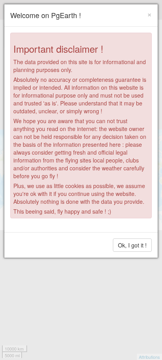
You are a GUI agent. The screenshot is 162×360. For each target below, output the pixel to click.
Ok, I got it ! (132, 245)
